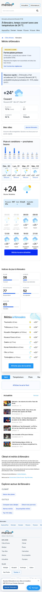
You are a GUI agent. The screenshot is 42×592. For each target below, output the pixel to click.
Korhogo (23, 567)
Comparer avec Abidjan (10, 505)
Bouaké (14, 567)
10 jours (26, 30)
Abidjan (4, 547)
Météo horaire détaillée (21, 252)
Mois (38, 30)
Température (18, 377)
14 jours (32, 30)
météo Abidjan (21, 474)
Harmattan (25, 551)
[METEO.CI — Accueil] (7, 532)
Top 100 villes (28, 477)
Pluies (24, 547)
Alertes (4, 555)
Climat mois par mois (29, 505)
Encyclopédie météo (23, 509)
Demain (13, 30)
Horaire (19, 30)
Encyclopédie (26, 555)
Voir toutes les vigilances (13, 66)
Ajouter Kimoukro (31, 127)
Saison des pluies (9, 494)
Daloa (31, 567)
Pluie (30, 377)
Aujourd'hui (6, 30)
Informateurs (35, 5)
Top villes (5, 551)
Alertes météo (8, 509)
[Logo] (8, 4)
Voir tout (35, 395)
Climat (24, 543)
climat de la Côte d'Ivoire (16, 477)
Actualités (24, 5)
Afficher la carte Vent (21, 385)
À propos (24, 559)
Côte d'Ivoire (9, 38)
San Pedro (6, 572)
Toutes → (17, 572)
